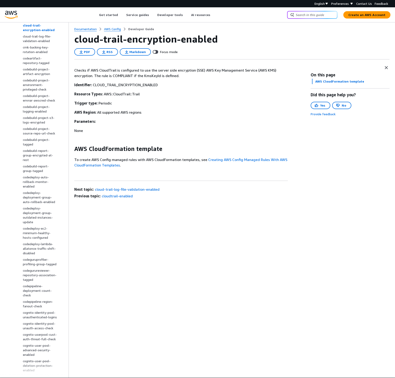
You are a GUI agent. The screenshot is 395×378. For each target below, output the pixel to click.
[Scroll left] (96, 15)
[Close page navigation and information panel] (386, 67)
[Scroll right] (214, 15)
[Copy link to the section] (70, 149)
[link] (141, 29)
